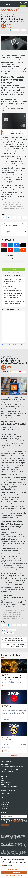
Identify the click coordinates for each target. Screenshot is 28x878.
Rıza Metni (16, 822)
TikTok (23, 245)
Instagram (4, 245)
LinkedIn (10, 245)
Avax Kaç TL (4, 809)
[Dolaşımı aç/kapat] (25, 9)
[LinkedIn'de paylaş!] (9, 217)
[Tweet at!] (3, 217)
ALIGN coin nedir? (9, 286)
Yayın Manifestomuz (6, 784)
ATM (3, 630)
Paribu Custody (4, 796)
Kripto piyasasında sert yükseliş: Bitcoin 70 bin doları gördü (14, 302)
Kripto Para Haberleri (8, 14)
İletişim (3, 789)
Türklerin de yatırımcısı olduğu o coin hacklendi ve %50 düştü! (13, 132)
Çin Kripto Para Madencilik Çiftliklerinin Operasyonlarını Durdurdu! (15, 232)
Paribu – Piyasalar (5, 794)
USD (16, 265)
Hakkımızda (4, 780)
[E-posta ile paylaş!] (24, 217)
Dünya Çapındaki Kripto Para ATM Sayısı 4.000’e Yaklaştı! (14, 224)
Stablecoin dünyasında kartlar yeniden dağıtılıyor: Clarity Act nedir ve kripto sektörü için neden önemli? (13, 296)
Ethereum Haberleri (6, 802)
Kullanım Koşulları (5, 785)
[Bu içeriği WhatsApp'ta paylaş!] (19, 217)
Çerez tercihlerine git (14, 869)
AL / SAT (23, 5)
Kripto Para (11, 630)
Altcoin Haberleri (6, 356)
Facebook (17, 245)
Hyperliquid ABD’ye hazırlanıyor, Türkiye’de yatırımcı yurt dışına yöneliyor (13, 281)
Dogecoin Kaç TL (5, 807)
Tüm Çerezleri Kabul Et (14, 872)
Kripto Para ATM (7, 633)
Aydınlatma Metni (17, 821)
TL (13, 265)
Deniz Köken (5, 687)
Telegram (17, 250)
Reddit (23, 250)
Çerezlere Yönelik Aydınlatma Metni (9, 787)
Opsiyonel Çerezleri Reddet (14, 875)
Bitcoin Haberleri (5, 800)
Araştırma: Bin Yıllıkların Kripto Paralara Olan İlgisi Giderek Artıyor (14, 639)
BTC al (14, 269)
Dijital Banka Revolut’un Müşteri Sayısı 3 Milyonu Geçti (14, 645)
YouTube (10, 250)
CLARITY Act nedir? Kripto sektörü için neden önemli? (12, 289)
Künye (2, 782)
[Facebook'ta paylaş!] (14, 217)
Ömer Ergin (11, 24)
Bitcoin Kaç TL (4, 805)
